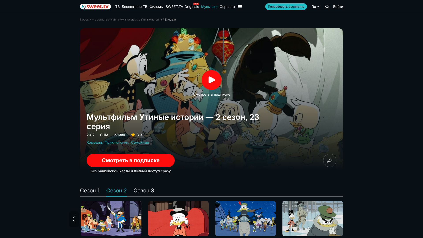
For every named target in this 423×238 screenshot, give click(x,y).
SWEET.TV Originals (182, 6)
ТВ (117, 6)
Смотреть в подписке (131, 160)
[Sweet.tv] (95, 6)
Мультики (209, 6)
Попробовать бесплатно (286, 6)
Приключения (116, 142)
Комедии (94, 142)
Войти (338, 6)
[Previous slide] (74, 219)
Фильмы (156, 6)
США (104, 135)
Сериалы (227, 6)
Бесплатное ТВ (134, 6)
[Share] (329, 160)
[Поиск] (327, 6)
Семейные (140, 142)
